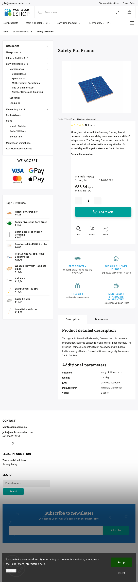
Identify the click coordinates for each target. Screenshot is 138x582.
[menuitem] (12, 23)
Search (13, 491)
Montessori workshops (18, 143)
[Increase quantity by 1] (97, 200)
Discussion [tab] (102, 319)
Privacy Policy (129, 3)
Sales (9, 120)
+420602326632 (11, 436)
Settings (11, 571)
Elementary (15, 136)
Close (126, 240)
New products (13, 52)
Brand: (83, 119)
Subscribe (115, 530)
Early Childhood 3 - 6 (17, 63)
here (42, 563)
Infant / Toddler (17, 126)
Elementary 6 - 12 (15, 109)
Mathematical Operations (26, 83)
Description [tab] (73, 319)
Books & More (13, 115)
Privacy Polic (91, 519)
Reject (121, 573)
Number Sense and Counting (27, 92)
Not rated (90, 125)
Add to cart (106, 212)
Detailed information (82, 154)
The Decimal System (23, 87)
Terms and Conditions (109, 3)
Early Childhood (18, 131)
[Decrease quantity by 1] (78, 200)
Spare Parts (18, 78)
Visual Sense (19, 74)
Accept (121, 562)
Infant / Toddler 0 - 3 (17, 58)
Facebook (12, 443)
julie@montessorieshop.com (18, 432)
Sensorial (14, 97)
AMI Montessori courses (19, 148)
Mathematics (16, 69)
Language (14, 103)
